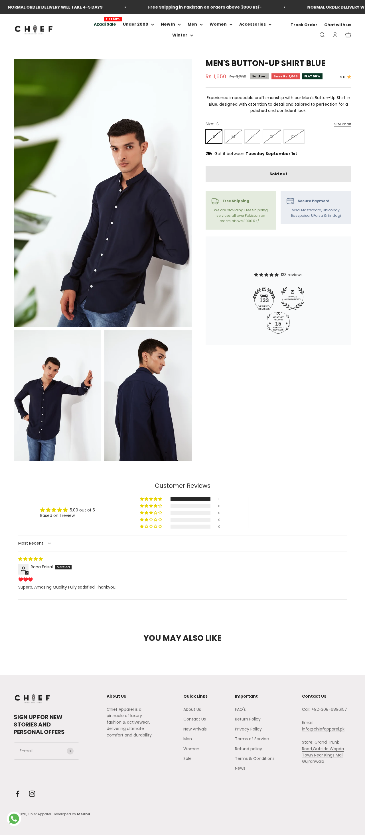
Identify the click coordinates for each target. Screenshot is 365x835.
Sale (187, 758)
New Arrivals (195, 729)
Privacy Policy (248, 729)
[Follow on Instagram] (32, 794)
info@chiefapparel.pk (323, 729)
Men (192, 24)
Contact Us (194, 719)
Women (218, 24)
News (240, 768)
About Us (192, 709)
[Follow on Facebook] (17, 794)
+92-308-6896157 (329, 709)
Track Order (304, 25)
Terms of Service (252, 739)
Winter (179, 35)
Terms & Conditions (255, 758)
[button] (151, 499)
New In (168, 24)
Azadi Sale (105, 24)
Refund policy (248, 749)
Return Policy (248, 719)
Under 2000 (135, 24)
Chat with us (337, 25)
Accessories (252, 24)
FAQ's (240, 709)
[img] (30, 559)
